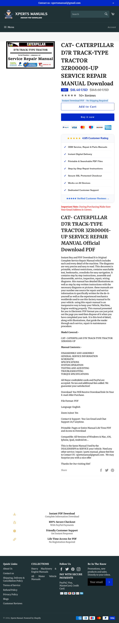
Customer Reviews (12, 603)
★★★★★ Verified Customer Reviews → (87, 198)
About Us (7, 568)
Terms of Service (11, 585)
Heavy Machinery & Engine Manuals (43, 570)
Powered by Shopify (32, 618)
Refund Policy (10, 590)
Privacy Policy (10, 594)
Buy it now (88, 117)
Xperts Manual (17, 618)
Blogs (6, 599)
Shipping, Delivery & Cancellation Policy (14, 579)
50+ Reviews (87, 95)
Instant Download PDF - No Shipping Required (85, 100)
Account (112, 27)
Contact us (8, 573)
